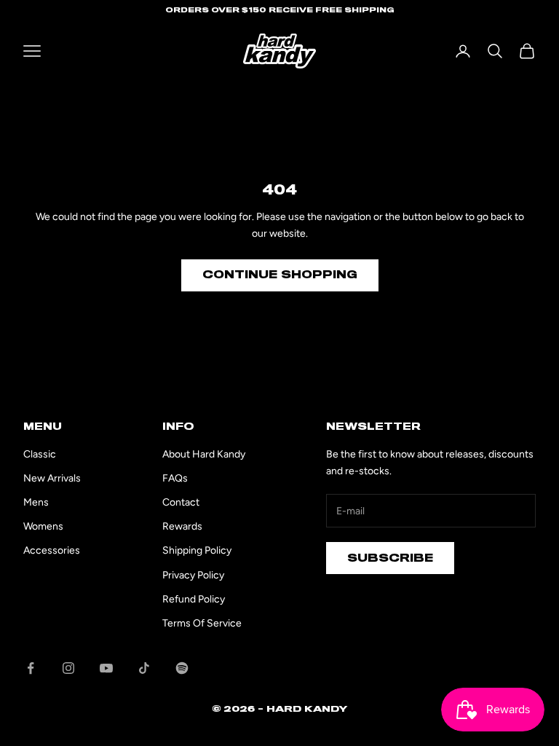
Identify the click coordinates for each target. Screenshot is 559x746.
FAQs (175, 478)
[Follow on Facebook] (30, 668)
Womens (43, 526)
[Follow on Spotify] (182, 668)
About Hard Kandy (203, 454)
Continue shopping (279, 274)
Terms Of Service (202, 623)
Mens (36, 502)
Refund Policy (193, 599)
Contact (180, 502)
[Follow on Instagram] (68, 668)
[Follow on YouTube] (106, 668)
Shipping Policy (196, 550)
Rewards (182, 526)
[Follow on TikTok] (144, 668)
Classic (39, 454)
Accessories (51, 550)
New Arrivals (52, 478)
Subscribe (390, 558)
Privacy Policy (193, 575)
